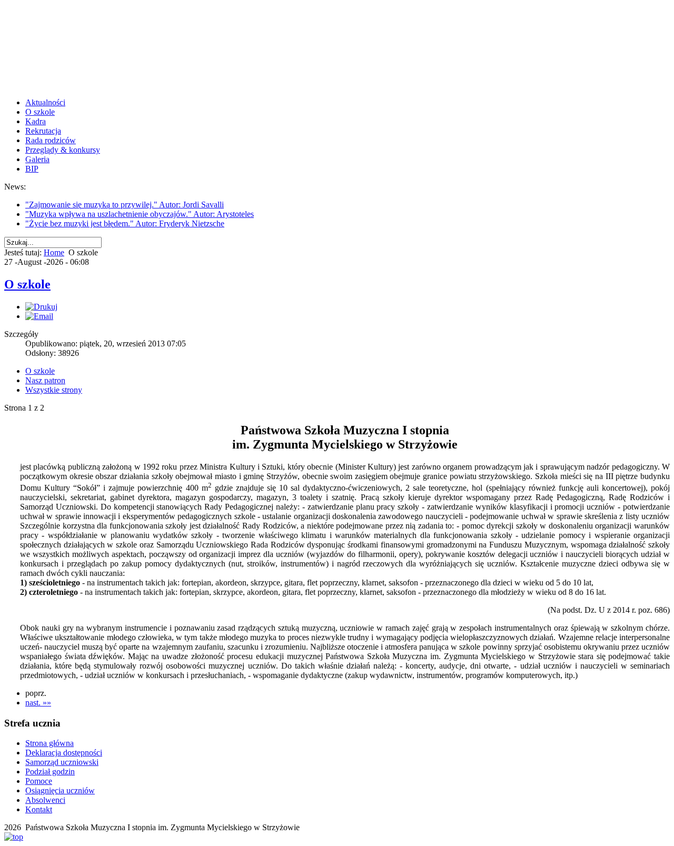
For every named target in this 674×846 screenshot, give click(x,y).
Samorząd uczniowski (61, 762)
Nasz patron (45, 380)
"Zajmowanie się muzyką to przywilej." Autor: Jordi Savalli (124, 204)
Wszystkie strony (53, 389)
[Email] (39, 316)
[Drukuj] (41, 306)
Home (54, 252)
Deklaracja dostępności (63, 752)
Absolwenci (45, 799)
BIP (31, 168)
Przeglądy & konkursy (62, 149)
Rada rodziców (50, 140)
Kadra (35, 121)
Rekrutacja (43, 130)
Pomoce (38, 781)
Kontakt (38, 809)
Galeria (37, 159)
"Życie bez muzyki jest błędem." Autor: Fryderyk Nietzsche (124, 223)
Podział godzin (50, 771)
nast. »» (38, 702)
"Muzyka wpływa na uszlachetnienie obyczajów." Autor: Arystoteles (139, 214)
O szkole (40, 111)
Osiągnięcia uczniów (60, 790)
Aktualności (45, 102)
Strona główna (49, 743)
